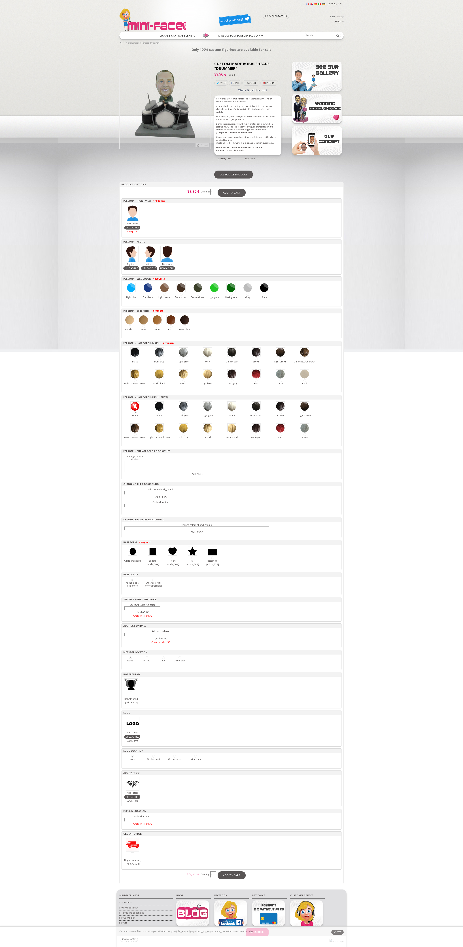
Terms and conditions (132, 912)
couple (247, 143)
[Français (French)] (307, 3)
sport (228, 143)
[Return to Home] (120, 43)
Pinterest (270, 82)
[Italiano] (319, 3)
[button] (177, 35)
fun (242, 143)
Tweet (222, 82)
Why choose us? (129, 907)
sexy (253, 143)
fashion (259, 143)
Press (124, 922)
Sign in (340, 21)
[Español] (315, 3)
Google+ (252, 82)
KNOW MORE (128, 939)
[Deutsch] (323, 3)
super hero (267, 143)
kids (232, 143)
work (237, 143)
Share (235, 82)
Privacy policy (128, 917)
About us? (126, 902)
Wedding (221, 143)
